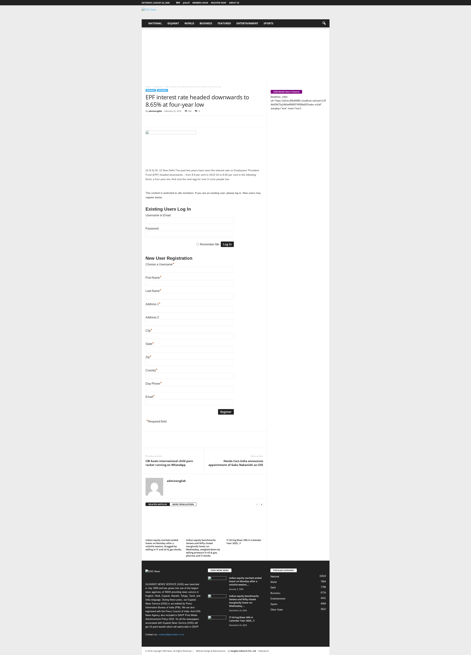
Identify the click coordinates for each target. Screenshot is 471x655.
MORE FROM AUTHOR (183, 504)
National (155, 23)
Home (148, 86)
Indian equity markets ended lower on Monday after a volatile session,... (245, 581)
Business (206, 23)
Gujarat (173, 23)
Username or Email (158, 215)
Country (151, 370)
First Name (154, 277)
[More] (183, 121)
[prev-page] (257, 504)
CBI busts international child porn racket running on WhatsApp (169, 463)
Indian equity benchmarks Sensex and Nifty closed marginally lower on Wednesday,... (244, 601)
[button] (324, 23)
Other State (276, 609)
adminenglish (155, 111)
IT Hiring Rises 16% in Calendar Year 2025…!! (243, 541)
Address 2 (152, 317)
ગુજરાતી (186, 2)
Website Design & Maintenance (210, 650)
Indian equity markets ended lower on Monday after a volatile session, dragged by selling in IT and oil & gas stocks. (164, 544)
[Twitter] (157, 121)
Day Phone (154, 383)
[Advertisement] (236, 55)
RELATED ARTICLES (157, 504)
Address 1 (153, 304)
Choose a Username (160, 264)
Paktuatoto (263, 650)
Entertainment (247, 23)
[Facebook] (149, 121)
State (150, 343)
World (189, 23)
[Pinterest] (166, 121)
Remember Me (209, 244)
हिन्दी (178, 2)
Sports (268, 23)
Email (150, 396)
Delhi (273, 587)
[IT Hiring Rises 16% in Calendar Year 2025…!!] (244, 523)
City (149, 330)
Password (152, 228)
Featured (224, 23)
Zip (148, 357)
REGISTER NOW (218, 2)
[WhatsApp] (174, 121)
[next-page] (261, 504)
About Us (234, 2)
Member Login (200, 2)
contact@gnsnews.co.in (171, 634)
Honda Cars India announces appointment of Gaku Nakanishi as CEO (235, 463)
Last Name (153, 290)
